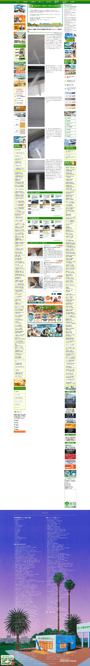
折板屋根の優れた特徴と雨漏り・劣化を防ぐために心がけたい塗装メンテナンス (60, 563)
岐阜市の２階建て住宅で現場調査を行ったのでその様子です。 (70, 26)
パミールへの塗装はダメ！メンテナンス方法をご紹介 (70, 316)
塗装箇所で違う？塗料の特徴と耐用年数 (70, 231)
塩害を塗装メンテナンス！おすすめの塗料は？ (20, 354)
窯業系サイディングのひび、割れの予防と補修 (70, 272)
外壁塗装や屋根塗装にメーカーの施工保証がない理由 (70, 246)
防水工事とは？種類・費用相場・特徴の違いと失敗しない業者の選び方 (26, 625)
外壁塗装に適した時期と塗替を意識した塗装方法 (19, 195)
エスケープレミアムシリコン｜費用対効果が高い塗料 (55, 622)
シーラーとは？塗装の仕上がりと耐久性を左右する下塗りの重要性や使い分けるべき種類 (61, 652)
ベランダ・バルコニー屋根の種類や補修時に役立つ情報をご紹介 (25, 623)
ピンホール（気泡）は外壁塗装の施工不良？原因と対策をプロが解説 (26, 595)
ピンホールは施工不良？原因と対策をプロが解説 (19, 234)
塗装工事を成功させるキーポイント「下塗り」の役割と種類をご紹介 (58, 653)
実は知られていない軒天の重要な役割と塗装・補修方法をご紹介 (57, 574)
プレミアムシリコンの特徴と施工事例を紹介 (70, 373)
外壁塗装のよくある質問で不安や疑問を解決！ (70, 170)
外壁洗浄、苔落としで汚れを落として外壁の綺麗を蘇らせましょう (58, 597)
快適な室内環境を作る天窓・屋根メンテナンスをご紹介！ (56, 577)
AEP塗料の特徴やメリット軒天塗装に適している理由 (70, 383)
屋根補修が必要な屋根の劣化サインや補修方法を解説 (55, 584)
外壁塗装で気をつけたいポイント (19, 246)
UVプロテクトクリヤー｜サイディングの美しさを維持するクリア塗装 (58, 629)
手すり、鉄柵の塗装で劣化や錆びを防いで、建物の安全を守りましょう (58, 588)
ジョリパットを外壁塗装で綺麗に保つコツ (70, 294)
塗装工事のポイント (18, 156)
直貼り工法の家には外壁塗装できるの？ (69, 275)
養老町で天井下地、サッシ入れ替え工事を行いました (70, 11)
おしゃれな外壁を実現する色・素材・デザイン (70, 342)
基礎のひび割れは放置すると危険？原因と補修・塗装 (24, 640)
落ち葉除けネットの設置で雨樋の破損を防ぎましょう (55, 583)
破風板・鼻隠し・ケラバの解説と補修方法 (20, 256)
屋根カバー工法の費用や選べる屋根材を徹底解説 (19, 186)
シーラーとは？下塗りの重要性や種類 (70, 240)
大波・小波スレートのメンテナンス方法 (19, 376)
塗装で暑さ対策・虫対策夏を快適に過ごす (19, 214)
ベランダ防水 (19, 59)
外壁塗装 (19, 49)
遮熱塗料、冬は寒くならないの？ (52, 643)
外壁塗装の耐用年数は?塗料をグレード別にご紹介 (20, 192)
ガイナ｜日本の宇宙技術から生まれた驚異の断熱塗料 (55, 632)
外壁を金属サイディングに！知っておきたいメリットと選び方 (57, 560)
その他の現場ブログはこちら (57, 291)
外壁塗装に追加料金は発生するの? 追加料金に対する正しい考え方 (58, 557)
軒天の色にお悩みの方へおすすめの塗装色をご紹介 (20, 262)
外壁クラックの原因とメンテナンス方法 (19, 221)
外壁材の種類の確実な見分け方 (68, 215)
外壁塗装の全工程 (18, 165)
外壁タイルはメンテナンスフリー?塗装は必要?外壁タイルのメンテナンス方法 (60, 564)
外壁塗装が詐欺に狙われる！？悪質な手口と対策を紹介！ (24, 602)
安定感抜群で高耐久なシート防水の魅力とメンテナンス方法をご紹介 (26, 629)
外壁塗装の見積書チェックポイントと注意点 (70, 189)
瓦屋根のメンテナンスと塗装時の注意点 (19, 303)
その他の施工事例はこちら (57, 215)
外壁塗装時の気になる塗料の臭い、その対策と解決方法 (24, 564)
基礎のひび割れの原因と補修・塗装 (69, 332)
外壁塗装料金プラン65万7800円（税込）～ (54, 526)
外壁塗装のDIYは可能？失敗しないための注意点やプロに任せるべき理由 (27, 574)
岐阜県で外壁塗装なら (19, 397)
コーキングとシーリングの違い (20, 360)
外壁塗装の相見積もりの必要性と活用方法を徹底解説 (24, 601)
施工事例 (25, 1)
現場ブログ (17, 522)
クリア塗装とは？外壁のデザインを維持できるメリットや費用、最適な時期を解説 (60, 640)
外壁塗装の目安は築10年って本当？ (18, 162)
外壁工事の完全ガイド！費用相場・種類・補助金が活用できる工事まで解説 (27, 561)
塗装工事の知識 (18, 149)
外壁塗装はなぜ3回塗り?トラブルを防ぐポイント (19, 249)
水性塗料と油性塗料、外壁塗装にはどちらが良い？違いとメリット (58, 649)
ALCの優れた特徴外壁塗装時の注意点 (18, 364)
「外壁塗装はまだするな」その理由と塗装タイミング (20, 169)
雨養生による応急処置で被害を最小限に (70, 329)
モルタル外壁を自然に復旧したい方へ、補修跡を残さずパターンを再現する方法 (28, 594)
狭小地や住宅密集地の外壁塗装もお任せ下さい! (19, 291)
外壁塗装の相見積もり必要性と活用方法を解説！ (70, 183)
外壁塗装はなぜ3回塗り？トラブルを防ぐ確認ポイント (24, 599)
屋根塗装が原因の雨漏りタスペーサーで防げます (19, 287)
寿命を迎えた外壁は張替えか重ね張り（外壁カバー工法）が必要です (58, 547)
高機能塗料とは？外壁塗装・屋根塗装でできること (20, 240)
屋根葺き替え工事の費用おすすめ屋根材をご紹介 (19, 183)
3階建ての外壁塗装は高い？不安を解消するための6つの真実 (25, 565)
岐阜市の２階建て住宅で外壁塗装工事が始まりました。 (70, 21)
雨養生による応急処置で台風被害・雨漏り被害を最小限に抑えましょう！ (27, 639)
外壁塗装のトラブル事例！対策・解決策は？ (70, 335)
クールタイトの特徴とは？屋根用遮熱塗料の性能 (70, 377)
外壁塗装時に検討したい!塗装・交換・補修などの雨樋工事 (56, 580)
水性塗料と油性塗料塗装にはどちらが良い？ (70, 281)
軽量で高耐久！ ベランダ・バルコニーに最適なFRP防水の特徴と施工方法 (27, 626)
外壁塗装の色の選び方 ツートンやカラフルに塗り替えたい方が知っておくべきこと (28, 551)
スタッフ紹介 (17, 394)
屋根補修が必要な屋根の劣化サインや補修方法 (19, 281)
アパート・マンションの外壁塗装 (52, 604)
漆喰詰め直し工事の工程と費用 (69, 291)
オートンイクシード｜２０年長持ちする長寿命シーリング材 (57, 635)
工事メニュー (41, 1)
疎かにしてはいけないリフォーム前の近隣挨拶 (70, 202)
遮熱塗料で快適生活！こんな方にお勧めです (54, 625)
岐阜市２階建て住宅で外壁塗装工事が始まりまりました (70, 13)
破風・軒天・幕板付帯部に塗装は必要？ (19, 253)
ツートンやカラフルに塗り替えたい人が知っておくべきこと (71, 88)
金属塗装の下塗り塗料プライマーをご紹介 (70, 237)
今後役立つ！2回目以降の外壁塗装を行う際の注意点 (55, 549)
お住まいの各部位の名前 (19, 189)
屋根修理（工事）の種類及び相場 (18, 180)
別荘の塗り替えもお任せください (70, 158)
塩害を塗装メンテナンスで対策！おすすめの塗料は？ (24, 632)
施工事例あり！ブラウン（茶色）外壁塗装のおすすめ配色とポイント (26, 653)
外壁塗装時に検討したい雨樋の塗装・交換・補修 (19, 272)
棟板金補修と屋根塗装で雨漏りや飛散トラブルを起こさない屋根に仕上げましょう (28, 622)
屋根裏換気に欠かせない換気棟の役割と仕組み (19, 351)
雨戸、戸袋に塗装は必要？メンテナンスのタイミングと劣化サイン (58, 595)
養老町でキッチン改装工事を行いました (70, 16)
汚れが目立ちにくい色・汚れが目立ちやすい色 (71, 81)
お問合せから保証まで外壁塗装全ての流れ (54, 523)
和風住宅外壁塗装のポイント (69, 288)
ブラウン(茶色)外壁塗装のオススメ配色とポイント (70, 361)
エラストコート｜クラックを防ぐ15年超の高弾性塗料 (56, 628)
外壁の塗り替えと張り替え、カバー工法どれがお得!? (70, 211)
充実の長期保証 (17, 530)
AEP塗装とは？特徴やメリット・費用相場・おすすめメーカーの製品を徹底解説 (60, 642)
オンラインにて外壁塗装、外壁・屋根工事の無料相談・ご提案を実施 (58, 554)
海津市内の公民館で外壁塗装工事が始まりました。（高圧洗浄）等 (70, 18)
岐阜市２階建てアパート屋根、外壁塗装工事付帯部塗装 (70, 29)
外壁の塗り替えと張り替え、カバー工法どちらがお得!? (24, 575)
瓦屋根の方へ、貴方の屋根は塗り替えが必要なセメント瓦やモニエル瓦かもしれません (61, 570)
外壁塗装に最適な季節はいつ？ (19, 199)
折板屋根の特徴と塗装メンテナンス (18, 300)
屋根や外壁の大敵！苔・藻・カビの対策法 (70, 307)
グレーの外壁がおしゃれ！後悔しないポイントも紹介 (70, 348)
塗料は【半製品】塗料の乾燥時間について (19, 357)
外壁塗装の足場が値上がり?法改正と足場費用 (71, 256)
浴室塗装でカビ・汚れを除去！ (18, 322)
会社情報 (16, 533)
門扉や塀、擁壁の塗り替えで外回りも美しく (54, 550)
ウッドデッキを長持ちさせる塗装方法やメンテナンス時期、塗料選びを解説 (59, 590)
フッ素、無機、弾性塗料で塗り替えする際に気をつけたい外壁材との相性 (27, 619)
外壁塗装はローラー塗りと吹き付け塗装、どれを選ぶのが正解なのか (26, 611)
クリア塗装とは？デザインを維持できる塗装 (20, 211)
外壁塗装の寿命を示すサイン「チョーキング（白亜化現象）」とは (26, 588)
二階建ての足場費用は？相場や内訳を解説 (70, 259)
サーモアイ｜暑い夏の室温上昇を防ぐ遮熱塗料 (54, 616)
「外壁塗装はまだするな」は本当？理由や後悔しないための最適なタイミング (28, 560)
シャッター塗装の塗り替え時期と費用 (18, 326)
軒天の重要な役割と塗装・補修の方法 (18, 259)
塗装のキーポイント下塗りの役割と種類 (69, 234)
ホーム (17, 1)
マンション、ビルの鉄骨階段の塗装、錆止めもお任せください (57, 587)
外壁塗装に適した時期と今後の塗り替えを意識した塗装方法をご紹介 (26, 585)
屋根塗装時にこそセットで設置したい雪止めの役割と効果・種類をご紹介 (59, 581)
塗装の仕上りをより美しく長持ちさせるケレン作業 (20, 237)
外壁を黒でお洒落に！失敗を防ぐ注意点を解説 (70, 351)
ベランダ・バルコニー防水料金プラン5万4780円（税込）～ (57, 530)
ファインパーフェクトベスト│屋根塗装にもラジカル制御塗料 (57, 615)
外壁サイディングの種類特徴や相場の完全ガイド (19, 227)
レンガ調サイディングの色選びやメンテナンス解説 (20, 224)
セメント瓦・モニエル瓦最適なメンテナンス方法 (19, 307)
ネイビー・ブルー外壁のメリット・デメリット (70, 345)
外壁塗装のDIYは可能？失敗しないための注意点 (70, 266)
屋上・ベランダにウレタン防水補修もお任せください (20, 344)
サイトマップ (17, 407)
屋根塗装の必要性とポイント (51, 542)
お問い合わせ (17, 404)
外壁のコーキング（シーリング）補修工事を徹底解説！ (56, 559)
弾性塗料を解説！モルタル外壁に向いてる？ (70, 367)
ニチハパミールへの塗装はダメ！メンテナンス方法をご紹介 (25, 635)
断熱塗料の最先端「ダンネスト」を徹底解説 (70, 323)
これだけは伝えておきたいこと (20, 525)
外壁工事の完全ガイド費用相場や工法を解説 (19, 173)
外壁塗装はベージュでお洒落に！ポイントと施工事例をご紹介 (25, 652)
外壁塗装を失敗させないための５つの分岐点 (22, 553)
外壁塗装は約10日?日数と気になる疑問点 (70, 199)
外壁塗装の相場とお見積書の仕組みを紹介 (70, 186)
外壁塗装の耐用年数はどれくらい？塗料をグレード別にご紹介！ (25, 584)
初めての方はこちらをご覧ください (53, 519)
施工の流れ (49, 1)
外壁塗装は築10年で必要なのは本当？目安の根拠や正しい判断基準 (26, 558)
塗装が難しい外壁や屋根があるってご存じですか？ (70, 269)
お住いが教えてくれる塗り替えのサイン (19, 159)
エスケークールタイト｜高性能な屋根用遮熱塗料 (55, 623)
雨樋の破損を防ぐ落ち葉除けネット (18, 278)
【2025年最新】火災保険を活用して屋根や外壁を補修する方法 (57, 537)
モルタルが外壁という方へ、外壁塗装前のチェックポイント (57, 656)
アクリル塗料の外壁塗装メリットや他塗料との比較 (20, 202)
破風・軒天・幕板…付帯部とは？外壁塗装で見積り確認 (56, 571)
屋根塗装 (19, 52)
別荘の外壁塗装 (49, 605)
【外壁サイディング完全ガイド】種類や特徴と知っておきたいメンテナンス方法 (28, 592)
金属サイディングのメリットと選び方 (18, 294)
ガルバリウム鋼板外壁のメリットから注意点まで (70, 221)
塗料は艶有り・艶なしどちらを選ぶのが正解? (70, 278)
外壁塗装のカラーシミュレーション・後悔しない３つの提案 (25, 554)
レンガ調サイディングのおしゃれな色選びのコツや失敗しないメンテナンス (27, 591)
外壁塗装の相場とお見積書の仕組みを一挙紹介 (54, 532)
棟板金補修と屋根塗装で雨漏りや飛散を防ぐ (19, 332)
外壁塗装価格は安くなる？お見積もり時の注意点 (20, 176)
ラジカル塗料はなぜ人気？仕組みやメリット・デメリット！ (25, 657)
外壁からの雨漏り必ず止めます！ (52, 539)
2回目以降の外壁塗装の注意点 (69, 227)
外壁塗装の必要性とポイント (51, 540)
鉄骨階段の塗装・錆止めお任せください (19, 313)
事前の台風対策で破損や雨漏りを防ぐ (69, 326)
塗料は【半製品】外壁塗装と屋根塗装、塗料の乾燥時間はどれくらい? (26, 609)
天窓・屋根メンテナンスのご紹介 (19, 265)
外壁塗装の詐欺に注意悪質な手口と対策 (70, 196)
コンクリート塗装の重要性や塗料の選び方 (19, 329)
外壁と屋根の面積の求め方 (20, 366)
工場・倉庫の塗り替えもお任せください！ (70, 151)
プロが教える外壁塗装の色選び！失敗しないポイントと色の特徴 (25, 547)
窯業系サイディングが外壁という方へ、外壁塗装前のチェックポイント (58, 657)
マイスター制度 (17, 529)
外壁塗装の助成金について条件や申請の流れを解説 (55, 556)
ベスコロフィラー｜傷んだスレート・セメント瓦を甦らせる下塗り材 (58, 619)
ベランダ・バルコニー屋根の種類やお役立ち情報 (20, 335)
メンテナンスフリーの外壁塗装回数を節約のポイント (70, 218)
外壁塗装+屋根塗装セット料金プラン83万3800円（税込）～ (57, 529)
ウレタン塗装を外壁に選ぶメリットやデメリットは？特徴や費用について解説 (59, 639)
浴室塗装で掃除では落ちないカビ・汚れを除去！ (55, 591)
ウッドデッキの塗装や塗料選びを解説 (19, 319)
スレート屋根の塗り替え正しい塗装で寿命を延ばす (20, 284)
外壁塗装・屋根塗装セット (19, 55)
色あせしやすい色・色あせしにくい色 (70, 85)
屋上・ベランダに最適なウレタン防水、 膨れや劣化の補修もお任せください (27, 628)
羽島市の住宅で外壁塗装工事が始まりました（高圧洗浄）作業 (70, 8)
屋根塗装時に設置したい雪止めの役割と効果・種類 (20, 275)
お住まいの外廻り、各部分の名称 (20, 577)
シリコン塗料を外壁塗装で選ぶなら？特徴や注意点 (20, 208)
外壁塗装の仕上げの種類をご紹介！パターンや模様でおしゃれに (25, 659)
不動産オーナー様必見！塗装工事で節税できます (70, 250)
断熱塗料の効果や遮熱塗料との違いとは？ (70, 319)
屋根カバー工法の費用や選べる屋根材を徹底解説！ (55, 546)
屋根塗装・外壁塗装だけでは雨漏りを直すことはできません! (25, 567)
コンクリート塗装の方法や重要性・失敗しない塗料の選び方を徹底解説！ (59, 594)
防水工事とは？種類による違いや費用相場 (20, 338)
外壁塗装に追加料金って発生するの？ (69, 180)
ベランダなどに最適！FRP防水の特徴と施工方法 (20, 341)
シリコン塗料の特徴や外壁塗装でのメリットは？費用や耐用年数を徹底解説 (59, 636)
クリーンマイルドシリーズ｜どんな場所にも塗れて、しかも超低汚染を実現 (59, 633)
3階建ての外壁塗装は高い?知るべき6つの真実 (70, 208)
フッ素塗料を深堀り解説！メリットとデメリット (70, 364)
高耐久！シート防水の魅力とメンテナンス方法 (19, 348)
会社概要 (72, 1)
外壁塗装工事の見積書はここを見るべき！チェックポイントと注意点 (58, 533)
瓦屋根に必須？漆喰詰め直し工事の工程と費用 (54, 567)
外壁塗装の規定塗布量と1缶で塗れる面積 (70, 300)
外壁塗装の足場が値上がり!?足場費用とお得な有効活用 (56, 608)
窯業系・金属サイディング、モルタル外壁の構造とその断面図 (25, 616)
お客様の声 (33, 1)
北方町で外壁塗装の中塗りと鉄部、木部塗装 (69, 23)
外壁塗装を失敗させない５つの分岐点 (70, 177)
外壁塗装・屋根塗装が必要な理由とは (21, 570)
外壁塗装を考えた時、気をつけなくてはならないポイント (24, 598)
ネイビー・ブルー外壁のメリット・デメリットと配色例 (24, 646)
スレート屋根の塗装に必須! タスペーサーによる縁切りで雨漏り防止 (26, 606)
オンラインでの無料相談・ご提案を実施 (70, 167)
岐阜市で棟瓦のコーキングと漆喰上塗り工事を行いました (70, 31)
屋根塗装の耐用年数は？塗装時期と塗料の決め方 (70, 339)
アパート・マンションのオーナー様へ (70, 154)
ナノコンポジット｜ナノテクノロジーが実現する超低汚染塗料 (57, 626)
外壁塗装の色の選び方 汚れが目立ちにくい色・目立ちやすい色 (25, 550)
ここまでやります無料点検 (51, 522)
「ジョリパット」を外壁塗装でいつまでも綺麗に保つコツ (24, 618)
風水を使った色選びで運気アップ (71, 77)
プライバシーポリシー (19, 401)
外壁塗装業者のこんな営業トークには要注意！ (70, 262)
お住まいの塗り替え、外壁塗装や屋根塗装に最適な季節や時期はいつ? (26, 587)
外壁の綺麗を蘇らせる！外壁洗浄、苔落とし (70, 304)
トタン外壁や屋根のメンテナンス (18, 297)
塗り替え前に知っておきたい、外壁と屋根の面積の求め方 (24, 615)
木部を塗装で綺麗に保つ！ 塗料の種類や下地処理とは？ (24, 633)
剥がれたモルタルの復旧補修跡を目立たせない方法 (20, 230)
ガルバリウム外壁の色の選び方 (69, 224)
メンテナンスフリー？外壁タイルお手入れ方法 (70, 285)
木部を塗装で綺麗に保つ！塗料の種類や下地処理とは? (71, 313)
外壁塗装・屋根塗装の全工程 (51, 525)
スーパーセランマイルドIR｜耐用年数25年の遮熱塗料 (56, 618)
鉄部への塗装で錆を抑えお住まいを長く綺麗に (19, 310)
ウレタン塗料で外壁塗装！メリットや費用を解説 (20, 205)
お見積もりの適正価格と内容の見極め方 (70, 193)
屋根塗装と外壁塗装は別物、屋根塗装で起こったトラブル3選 (25, 605)
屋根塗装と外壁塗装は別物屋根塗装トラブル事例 (20, 243)
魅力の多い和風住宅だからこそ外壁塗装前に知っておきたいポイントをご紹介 (59, 566)
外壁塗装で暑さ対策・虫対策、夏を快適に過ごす (55, 607)
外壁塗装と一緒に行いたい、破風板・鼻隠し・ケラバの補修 (57, 573)
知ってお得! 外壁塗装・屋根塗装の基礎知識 (22, 568)
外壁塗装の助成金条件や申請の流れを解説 (70, 173)
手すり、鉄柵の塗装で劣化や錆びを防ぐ (19, 316)
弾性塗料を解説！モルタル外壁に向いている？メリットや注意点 (25, 656)
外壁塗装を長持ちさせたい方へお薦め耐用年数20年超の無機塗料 (57, 650)
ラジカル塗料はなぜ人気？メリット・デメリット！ (70, 380)
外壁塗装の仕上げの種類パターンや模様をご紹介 (70, 370)
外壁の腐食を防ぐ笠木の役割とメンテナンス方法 (20, 268)
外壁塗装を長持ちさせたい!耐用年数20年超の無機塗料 (70, 243)
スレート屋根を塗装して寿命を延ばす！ (53, 601)
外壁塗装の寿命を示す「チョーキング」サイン (19, 218)
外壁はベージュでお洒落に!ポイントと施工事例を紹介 (70, 358)
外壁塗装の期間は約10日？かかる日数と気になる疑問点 (24, 557)
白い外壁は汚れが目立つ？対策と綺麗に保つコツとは (70, 354)
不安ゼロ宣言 (17, 532)
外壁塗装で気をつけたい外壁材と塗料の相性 (19, 373)
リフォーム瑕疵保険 (18, 526)
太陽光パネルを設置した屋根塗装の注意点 (70, 310)
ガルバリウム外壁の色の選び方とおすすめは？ (22, 582)
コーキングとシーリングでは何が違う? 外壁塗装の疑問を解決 (25, 612)
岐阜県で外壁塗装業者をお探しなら (21, 537)
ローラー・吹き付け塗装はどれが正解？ (69, 297)
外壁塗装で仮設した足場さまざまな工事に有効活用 (70, 253)
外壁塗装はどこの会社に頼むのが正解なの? (22, 608)
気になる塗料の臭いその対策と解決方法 (69, 205)
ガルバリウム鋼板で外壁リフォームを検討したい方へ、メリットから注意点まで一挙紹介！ (30, 581)
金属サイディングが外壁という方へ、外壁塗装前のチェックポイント (58, 659)
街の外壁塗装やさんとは (19, 519)
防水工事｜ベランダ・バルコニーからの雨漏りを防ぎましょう (57, 553)
